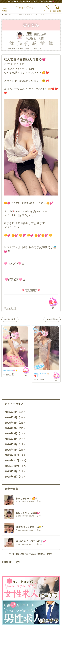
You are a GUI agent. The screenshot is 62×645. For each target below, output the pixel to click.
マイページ (47, 11)
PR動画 (27, 48)
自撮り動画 (19, 48)
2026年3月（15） (15, 439)
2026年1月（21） (15, 450)
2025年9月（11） (15, 471)
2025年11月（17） (16, 460)
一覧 (10, 374)
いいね (53, 301)
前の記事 (51, 319)
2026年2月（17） (15, 444)
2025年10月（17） (16, 466)
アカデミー (20, 15)
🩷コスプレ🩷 (13, 263)
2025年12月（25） (16, 455)
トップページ (8, 15)
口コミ (50, 48)
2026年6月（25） (15, 422)
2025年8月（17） (15, 476)
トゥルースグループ (26, 8)
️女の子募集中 (31, 290)
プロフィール (39, 34)
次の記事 (11, 319)
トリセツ (42, 48)
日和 (28, 15)
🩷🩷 (13, 279)
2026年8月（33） (15, 412)
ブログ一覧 (11, 307)
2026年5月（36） (15, 428)
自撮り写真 (11, 48)
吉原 (42, 38)
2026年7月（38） (15, 417)
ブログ (35, 48)
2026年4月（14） (15, 433)
